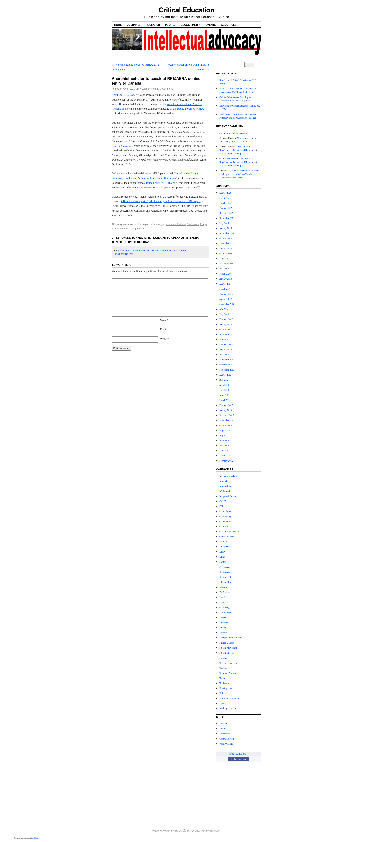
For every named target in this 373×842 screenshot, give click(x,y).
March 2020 (225, 273)
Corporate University (229, 531)
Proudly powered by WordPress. (167, 830)
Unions (222, 693)
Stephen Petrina (150, 88)
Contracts (223, 526)
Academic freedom (176, 224)
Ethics (222, 556)
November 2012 (226, 420)
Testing (222, 677)
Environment (225, 546)
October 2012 (225, 425)
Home (118, 25)
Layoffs (222, 597)
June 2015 (224, 334)
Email (164, 329)
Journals (134, 25)
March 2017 (225, 288)
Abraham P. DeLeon (123, 95)
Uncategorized (226, 688)
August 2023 (225, 258)
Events (211, 25)
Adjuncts (223, 480)
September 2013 (226, 369)
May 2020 (224, 268)
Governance (224, 571)
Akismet (35, 838)
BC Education (225, 490)
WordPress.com (213, 830)
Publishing (224, 627)
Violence (223, 703)
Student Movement (228, 647)
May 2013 (224, 389)
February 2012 (226, 460)
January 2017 (225, 298)
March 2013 (225, 399)
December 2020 (226, 263)
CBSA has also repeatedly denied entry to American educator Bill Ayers (160, 201)
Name (164, 320)
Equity (222, 551)
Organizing (224, 607)
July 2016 (223, 308)
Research (153, 25)
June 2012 (224, 440)
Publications (225, 622)
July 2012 (223, 435)
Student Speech (226, 652)
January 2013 (225, 410)
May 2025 (224, 223)
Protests (223, 617)
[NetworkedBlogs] (238, 753)
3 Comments (167, 88)
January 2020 (225, 278)
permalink (140, 228)
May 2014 (224, 354)
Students (223, 657)
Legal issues (225, 602)
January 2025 (225, 228)
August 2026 (225, 192)
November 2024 (226, 233)
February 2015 (226, 344)
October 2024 (225, 238)
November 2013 (226, 359)
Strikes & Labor (226, 642)
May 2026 (224, 197)
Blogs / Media (190, 25)
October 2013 (225, 364)
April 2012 (224, 450)
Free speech (193, 224)
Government (225, 576)
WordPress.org (226, 743)
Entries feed (224, 733)
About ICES (229, 25)
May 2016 (224, 314)
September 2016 (226, 303)
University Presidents (229, 698)
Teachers (223, 667)
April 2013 (224, 394)
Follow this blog (238, 759)
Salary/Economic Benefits (231, 637)
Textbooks (224, 683)
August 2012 (225, 430)
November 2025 (226, 217)
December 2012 (226, 415)
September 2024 (226, 243)
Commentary (225, 516)
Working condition (227, 708)
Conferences (225, 521)
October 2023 (225, 253)
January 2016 (225, 324)
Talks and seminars (228, 662)
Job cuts (223, 586)
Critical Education (186, 9)
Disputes (223, 541)
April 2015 (224, 339)
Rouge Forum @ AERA (190, 108)
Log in (222, 728)
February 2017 (226, 293)
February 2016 (226, 319)
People (170, 25)
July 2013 (223, 379)
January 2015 (225, 349)
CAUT (222, 501)
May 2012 (224, 445)
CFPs (222, 506)
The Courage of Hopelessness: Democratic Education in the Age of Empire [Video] (239, 150)
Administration (226, 485)
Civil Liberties (225, 511)
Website (164, 338)
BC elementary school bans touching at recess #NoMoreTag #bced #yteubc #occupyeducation (239, 174)
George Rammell (227, 158)
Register (223, 723)
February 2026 (226, 207)
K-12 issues (224, 592)
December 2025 (226, 212)
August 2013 (225, 374)
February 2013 (226, 405)
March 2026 (225, 202)
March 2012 (225, 455)
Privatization (225, 612)
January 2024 (225, 248)
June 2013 (224, 384)
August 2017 (225, 283)
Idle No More (225, 581)
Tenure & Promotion (228, 672)
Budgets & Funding (228, 496)
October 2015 (225, 329)
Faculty (222, 561)
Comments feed (226, 738)
